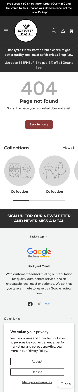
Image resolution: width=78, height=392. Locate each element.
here (38, 293)
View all (68, 148)
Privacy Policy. (37, 351)
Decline (37, 372)
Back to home (39, 124)
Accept (37, 361)
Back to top (37, 236)
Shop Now (65, 55)
